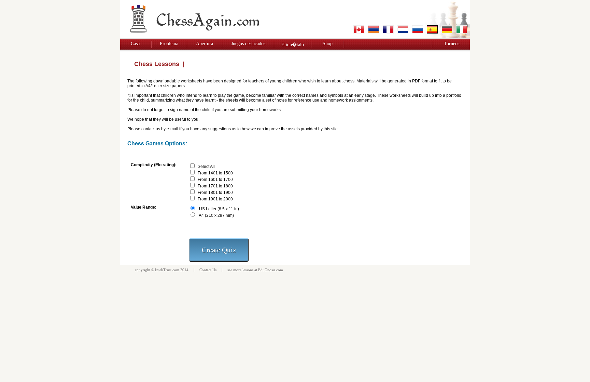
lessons (247, 270)
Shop (328, 43)
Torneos (451, 43)
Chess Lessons (156, 64)
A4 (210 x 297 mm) (216, 215)
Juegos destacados (248, 43)
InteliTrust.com (167, 270)
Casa (135, 43)
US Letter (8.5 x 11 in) (219, 209)
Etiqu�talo (292, 44)
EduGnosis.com (270, 270)
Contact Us (207, 270)
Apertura (204, 43)
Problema (169, 43)
